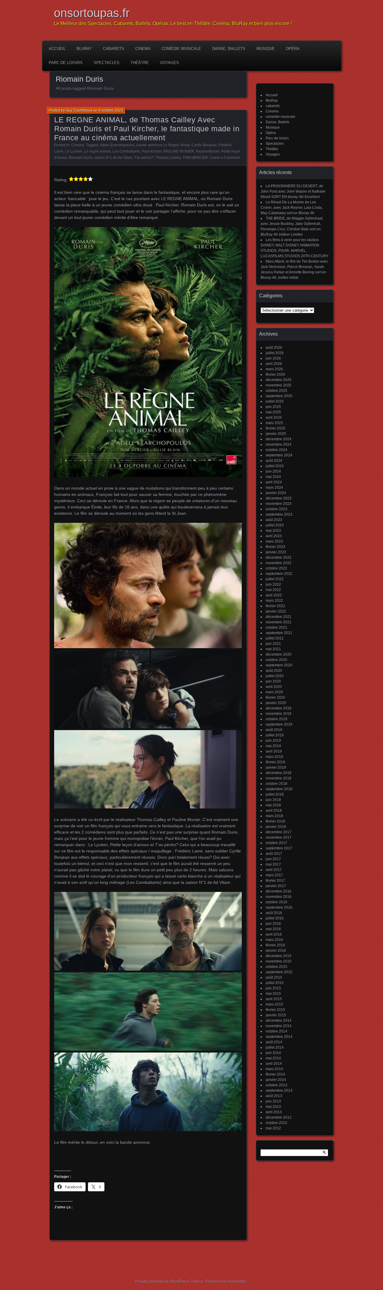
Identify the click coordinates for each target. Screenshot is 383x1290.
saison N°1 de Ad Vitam (113, 158)
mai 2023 (273, 531)
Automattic (237, 1281)
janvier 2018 (276, 827)
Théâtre (139, 62)
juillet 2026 (275, 353)
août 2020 (274, 670)
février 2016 (275, 945)
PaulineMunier (207, 151)
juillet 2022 (275, 579)
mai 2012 (273, 1128)
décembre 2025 (278, 380)
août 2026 (274, 347)
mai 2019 (273, 746)
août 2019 (274, 730)
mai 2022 (273, 590)
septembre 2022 (279, 574)
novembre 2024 (278, 444)
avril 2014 (274, 1063)
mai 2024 (273, 477)
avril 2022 (274, 595)
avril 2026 (274, 364)
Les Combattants (126, 151)
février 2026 (275, 374)
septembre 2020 (279, 665)
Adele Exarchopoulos (117, 145)
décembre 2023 (278, 498)
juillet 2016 (275, 918)
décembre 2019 (278, 708)
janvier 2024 (276, 493)
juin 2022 (273, 584)
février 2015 (275, 1010)
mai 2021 (273, 649)
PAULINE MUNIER (178, 151)
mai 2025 (273, 412)
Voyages (169, 62)
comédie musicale (181, 48)
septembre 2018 (279, 789)
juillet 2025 (275, 401)
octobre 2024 (276, 450)
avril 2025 (274, 417)
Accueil (57, 48)
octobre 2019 (276, 719)
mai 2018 (273, 805)
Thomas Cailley (168, 158)
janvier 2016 (276, 950)
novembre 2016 (278, 897)
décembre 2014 (278, 1020)
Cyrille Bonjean (204, 145)
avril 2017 (274, 870)
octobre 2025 (276, 391)
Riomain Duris (80, 158)
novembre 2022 (278, 563)
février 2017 (275, 880)
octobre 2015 (276, 967)
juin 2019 (273, 740)
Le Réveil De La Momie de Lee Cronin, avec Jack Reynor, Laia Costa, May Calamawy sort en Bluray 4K (292, 207)
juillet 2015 (275, 983)
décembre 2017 (278, 832)
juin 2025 (273, 407)
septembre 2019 (279, 724)
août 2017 (274, 854)
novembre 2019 (278, 714)
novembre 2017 (278, 837)
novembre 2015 (278, 961)
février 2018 (275, 821)
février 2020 (275, 697)
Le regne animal (97, 151)
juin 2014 (273, 1053)
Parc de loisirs (66, 62)
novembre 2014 (278, 1026)
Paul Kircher (152, 151)
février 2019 (275, 762)
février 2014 (275, 1074)
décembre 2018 (278, 773)
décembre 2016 (278, 891)
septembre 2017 (279, 848)
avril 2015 (274, 999)
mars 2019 (274, 757)
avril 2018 (274, 810)
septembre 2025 (279, 396)
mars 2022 (274, 600)
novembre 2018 (278, 778)
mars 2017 (274, 875)
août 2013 (274, 1096)
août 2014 (274, 1042)
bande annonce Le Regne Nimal (163, 145)
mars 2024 (274, 487)
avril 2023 (274, 536)
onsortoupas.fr (92, 12)
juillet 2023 (275, 525)
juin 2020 (273, 681)
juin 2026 (273, 358)
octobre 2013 (276, 1085)
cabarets (113, 48)
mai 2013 (273, 1107)
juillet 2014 (275, 1047)
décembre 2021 (278, 617)
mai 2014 (273, 1058)
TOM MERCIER (195, 158)
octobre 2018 (276, 784)
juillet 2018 (275, 794)
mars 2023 (274, 541)
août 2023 (274, 520)
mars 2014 (274, 1069)
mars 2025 (274, 423)
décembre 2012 (278, 1117)
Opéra (293, 48)
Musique (265, 48)
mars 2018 (274, 816)
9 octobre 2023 (110, 110)
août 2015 (274, 977)
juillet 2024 (275, 466)
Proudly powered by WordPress (162, 1281)
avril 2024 (274, 482)
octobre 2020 (276, 660)
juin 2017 (273, 859)
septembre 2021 (279, 633)
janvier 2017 (276, 886)
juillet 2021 (275, 638)
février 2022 (275, 606)
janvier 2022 (276, 611)
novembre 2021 (278, 622)
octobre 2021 (276, 627)
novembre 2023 (278, 504)
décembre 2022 (278, 557)
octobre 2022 (276, 568)
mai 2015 (273, 994)
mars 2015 (274, 1004)
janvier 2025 (276, 434)
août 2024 (274, 461)
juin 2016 (273, 924)
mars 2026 (274, 369)
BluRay (84, 48)
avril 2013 (274, 1112)
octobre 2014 (276, 1031)
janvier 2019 (276, 767)
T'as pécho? (144, 158)
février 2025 (275, 428)
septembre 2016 (279, 907)
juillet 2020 (275, 676)
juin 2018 (273, 800)
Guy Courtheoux (79, 110)
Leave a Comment (225, 158)
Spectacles (106, 62)
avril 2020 (274, 687)
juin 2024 (273, 471)
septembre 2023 (279, 514)
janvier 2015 (276, 1015)
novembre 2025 (278, 385)
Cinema (143, 48)
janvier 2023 (276, 552)
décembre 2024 (278, 439)
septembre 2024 (279, 455)
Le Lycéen (73, 151)
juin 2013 (273, 1101)
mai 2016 (273, 929)
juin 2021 (273, 644)
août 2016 (274, 913)
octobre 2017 (276, 843)
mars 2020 (274, 692)
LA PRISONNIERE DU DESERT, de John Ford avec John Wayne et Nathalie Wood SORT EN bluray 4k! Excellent (293, 191)
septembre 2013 (279, 1090)
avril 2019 (274, 751)
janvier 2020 (276, 703)
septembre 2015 (279, 972)
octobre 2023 (276, 509)
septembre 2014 (279, 1037)
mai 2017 (273, 864)
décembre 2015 (278, 956)
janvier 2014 (276, 1080)
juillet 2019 (275, 735)
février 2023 (275, 547)
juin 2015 (273, 988)
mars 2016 (274, 940)
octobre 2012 (276, 1123)
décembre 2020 (278, 654)
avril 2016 (274, 934)
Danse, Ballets (228, 48)
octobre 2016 (276, 902)
